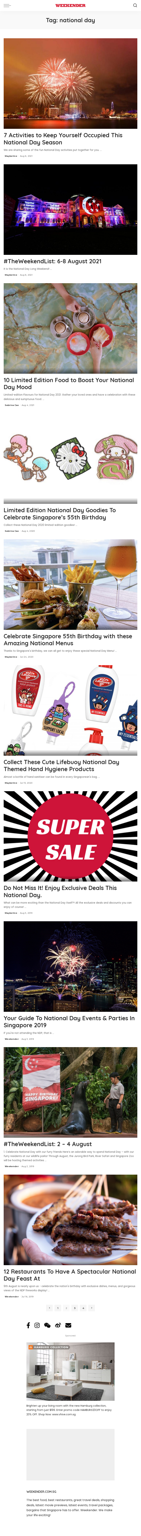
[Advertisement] (70, 1454)
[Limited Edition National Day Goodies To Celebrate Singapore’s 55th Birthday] (70, 458)
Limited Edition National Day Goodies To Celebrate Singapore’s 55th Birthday (60, 513)
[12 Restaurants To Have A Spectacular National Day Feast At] (70, 1220)
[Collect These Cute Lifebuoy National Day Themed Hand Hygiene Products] (70, 710)
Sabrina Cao (12, 405)
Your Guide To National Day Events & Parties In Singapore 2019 (69, 1021)
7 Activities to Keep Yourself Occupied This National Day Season (63, 138)
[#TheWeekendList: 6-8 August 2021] (70, 209)
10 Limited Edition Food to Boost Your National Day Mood (69, 383)
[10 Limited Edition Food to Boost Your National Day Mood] (70, 328)
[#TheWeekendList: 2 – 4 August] (70, 1092)
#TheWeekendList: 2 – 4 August (48, 1144)
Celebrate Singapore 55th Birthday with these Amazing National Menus (68, 639)
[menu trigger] (8, 5)
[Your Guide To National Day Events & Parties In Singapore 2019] (70, 966)
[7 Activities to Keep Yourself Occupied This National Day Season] (70, 83)
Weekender (12, 1039)
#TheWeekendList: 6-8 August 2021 (53, 261)
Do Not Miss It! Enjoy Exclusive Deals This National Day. (60, 891)
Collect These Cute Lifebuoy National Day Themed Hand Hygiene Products (61, 765)
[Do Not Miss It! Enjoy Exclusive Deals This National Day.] (70, 836)
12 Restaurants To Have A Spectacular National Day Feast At (70, 1275)
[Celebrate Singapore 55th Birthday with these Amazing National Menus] (70, 584)
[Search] (135, 5)
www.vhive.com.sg (64, 1414)
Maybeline (11, 156)
